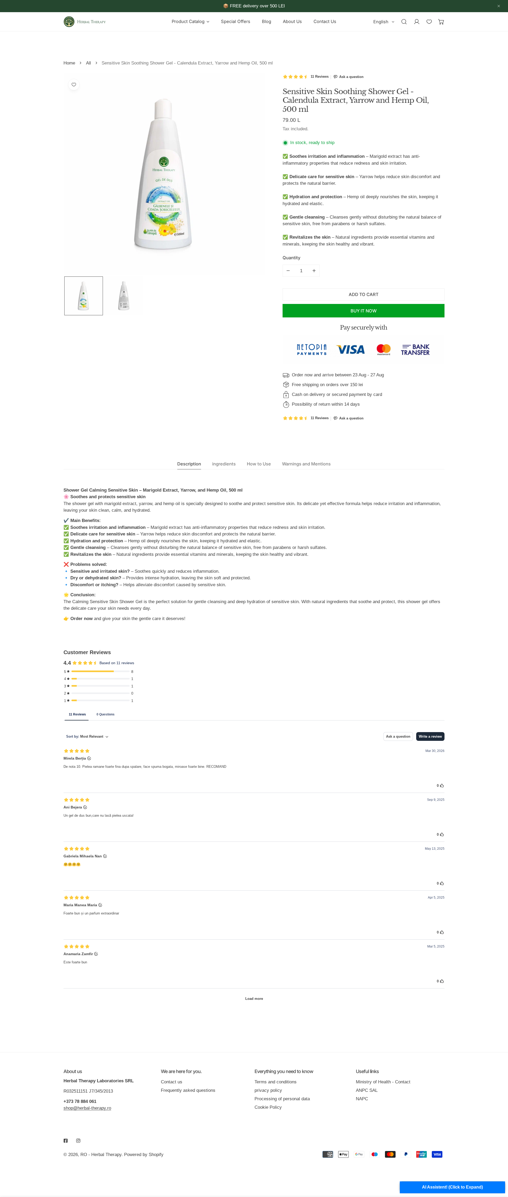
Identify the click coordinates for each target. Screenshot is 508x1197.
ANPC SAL (367, 1090)
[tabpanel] (254, 554)
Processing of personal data (282, 1098)
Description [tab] (189, 463)
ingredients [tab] (224, 463)
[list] (164, 174)
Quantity (291, 257)
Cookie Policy (268, 1107)
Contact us (171, 1081)
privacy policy (268, 1090)
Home (69, 63)
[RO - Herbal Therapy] (85, 21)
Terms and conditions (276, 1081)
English (380, 21)
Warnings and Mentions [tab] (306, 463)
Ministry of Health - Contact (383, 1081)
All (88, 63)
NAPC (362, 1098)
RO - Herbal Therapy (100, 1154)
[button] (190, 21)
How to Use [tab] (259, 463)
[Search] (404, 21)
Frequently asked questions (188, 1090)
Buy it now (364, 310)
